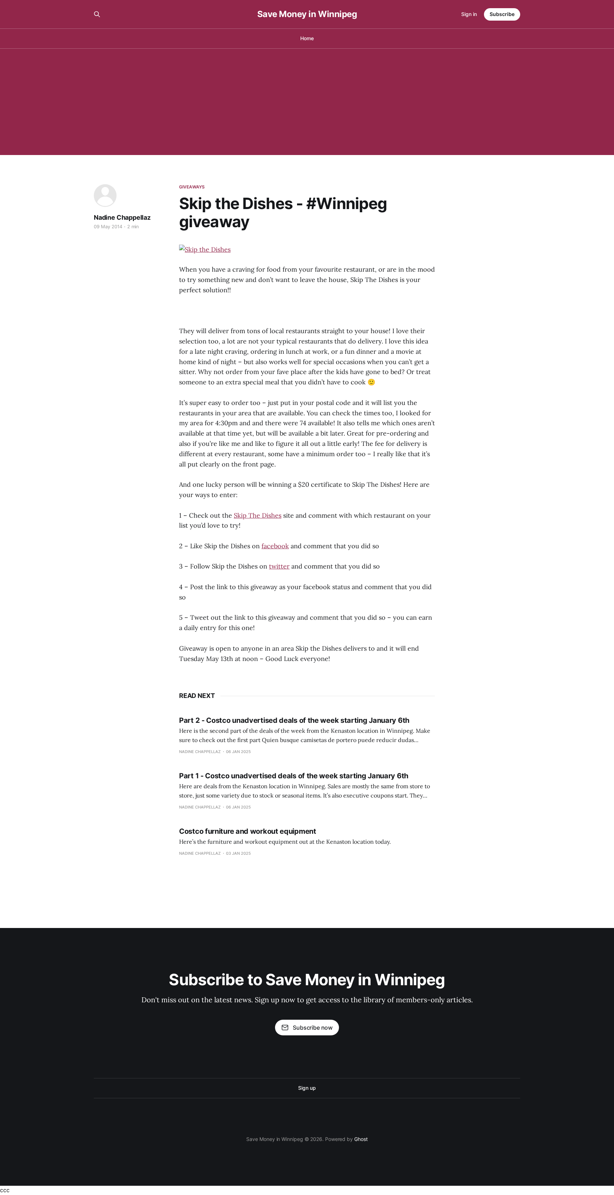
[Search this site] (97, 14)
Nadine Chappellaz (122, 217)
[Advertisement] (307, 101)
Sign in (469, 14)
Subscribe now (313, 1027)
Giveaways (192, 187)
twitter (279, 566)
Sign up (307, 1088)
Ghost (361, 1139)
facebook (275, 546)
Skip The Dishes (257, 515)
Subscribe (502, 14)
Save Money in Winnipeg (307, 14)
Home (307, 38)
